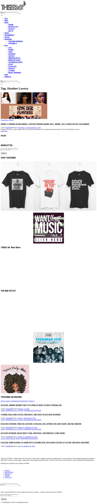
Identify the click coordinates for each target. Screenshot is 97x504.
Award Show (5, 120)
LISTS (10, 48)
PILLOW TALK (12, 66)
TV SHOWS (11, 70)
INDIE (6, 75)
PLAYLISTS (11, 29)
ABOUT (7, 470)
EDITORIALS (12, 54)
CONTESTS (11, 56)
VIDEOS (7, 33)
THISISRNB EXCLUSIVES (15, 62)
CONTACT (8, 477)
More (6, 45)
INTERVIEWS (8, 39)
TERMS (7, 476)
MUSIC (7, 23)
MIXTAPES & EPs (13, 27)
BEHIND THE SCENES (14, 60)
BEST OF (10, 31)
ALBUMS (10, 25)
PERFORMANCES (9, 35)
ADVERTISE (8, 77)
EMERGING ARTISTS (14, 58)
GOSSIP (10, 64)
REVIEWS (11, 50)
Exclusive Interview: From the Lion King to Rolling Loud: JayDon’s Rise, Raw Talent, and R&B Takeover (41, 424)
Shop (6, 18)
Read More (4, 131)
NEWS (6, 20)
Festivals (12, 438)
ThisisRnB (8, 127)
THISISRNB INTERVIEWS (15, 41)
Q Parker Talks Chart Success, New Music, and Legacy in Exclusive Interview (31, 414)
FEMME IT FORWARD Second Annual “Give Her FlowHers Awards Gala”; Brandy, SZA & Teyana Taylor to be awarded (45, 124)
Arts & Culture (5, 438)
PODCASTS (11, 68)
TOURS (10, 52)
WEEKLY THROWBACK (14, 73)
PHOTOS (7, 37)
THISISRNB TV (12, 43)
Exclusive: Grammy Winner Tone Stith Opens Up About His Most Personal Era (31, 405)
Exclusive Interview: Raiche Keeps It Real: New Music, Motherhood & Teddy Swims (33, 433)
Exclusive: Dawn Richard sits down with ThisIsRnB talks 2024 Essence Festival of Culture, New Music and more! (45, 442)
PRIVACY (8, 474)
